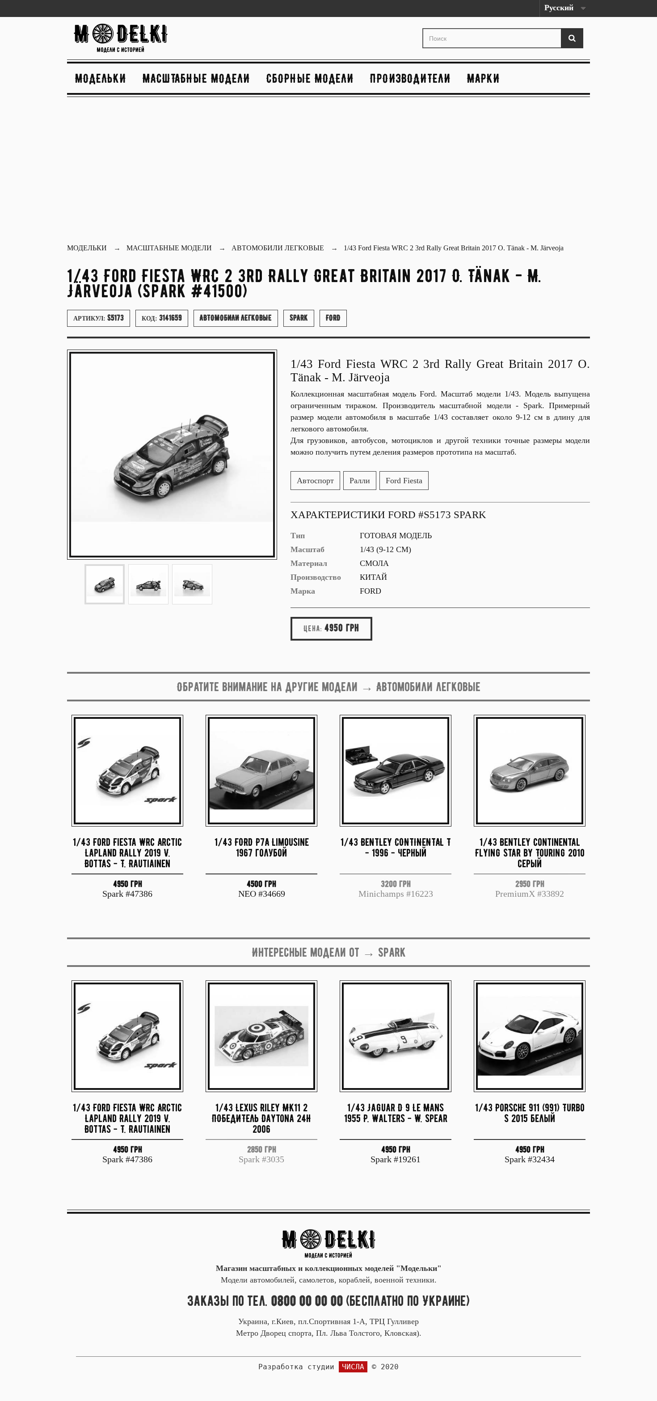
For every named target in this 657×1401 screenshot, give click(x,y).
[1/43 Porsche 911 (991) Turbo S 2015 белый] (529, 1036)
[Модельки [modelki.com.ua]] (154, 38)
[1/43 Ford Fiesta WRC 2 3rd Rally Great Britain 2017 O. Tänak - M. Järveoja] (104, 584)
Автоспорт (315, 480)
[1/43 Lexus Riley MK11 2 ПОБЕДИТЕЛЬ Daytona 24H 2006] (261, 1036)
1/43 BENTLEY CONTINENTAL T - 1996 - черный (396, 847)
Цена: (312, 628)
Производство (316, 577)
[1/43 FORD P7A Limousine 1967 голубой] (261, 770)
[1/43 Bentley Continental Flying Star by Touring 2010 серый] (529, 770)
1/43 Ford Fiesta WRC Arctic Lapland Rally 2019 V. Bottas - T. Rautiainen (127, 853)
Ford (333, 318)
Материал (309, 563)
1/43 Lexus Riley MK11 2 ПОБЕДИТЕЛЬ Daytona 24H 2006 (261, 1118)
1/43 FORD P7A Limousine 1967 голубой (262, 847)
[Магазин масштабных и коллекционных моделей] (328, 1242)
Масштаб (307, 549)
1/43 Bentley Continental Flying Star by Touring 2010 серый (530, 853)
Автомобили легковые (236, 318)
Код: (162, 318)
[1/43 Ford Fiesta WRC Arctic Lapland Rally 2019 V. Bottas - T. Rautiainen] (127, 770)
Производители (410, 78)
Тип (298, 535)
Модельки (100, 78)
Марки (483, 78)
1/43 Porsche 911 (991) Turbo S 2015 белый (530, 1113)
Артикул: (98, 318)
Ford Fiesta (404, 480)
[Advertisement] (328, 171)
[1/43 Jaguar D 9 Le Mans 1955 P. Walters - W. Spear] (395, 1036)
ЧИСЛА (353, 1367)
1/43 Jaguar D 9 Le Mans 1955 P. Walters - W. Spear (395, 1113)
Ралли (360, 480)
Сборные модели (310, 78)
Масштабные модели (196, 78)
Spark (299, 318)
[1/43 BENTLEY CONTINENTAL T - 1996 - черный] (395, 770)
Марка (303, 591)
